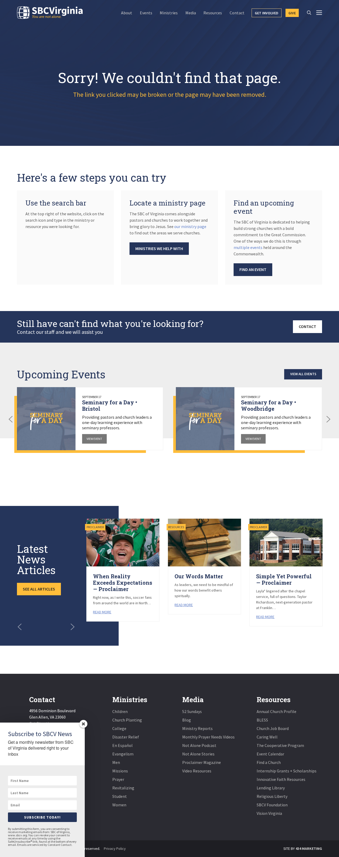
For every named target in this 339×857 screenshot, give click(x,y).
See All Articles (39, 589)
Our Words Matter (199, 576)
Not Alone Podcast (199, 745)
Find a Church (269, 762)
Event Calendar (270, 754)
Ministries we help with (159, 248)
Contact (307, 326)
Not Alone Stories (198, 754)
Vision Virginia (269, 813)
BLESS (262, 720)
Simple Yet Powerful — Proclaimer (284, 579)
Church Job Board (273, 728)
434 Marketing (309, 848)
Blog (186, 720)
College (119, 728)
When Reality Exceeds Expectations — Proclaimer (122, 582)
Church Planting (127, 720)
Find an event (252, 269)
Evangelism (122, 754)
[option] (90, 418)
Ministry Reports (197, 728)
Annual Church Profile (276, 711)
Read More (102, 612)
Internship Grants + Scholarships (286, 770)
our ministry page (190, 226)
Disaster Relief (125, 737)
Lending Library (271, 787)
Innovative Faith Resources (281, 779)
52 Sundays (192, 711)
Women (119, 804)
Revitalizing (123, 787)
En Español (122, 745)
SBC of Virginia (50, 12)
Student (119, 796)
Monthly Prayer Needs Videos (208, 737)
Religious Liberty (272, 796)
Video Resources (196, 770)
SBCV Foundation (272, 804)
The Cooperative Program (280, 745)
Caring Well (267, 737)
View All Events (303, 374)
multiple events (248, 247)
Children (120, 711)
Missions (120, 770)
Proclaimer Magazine (201, 762)
